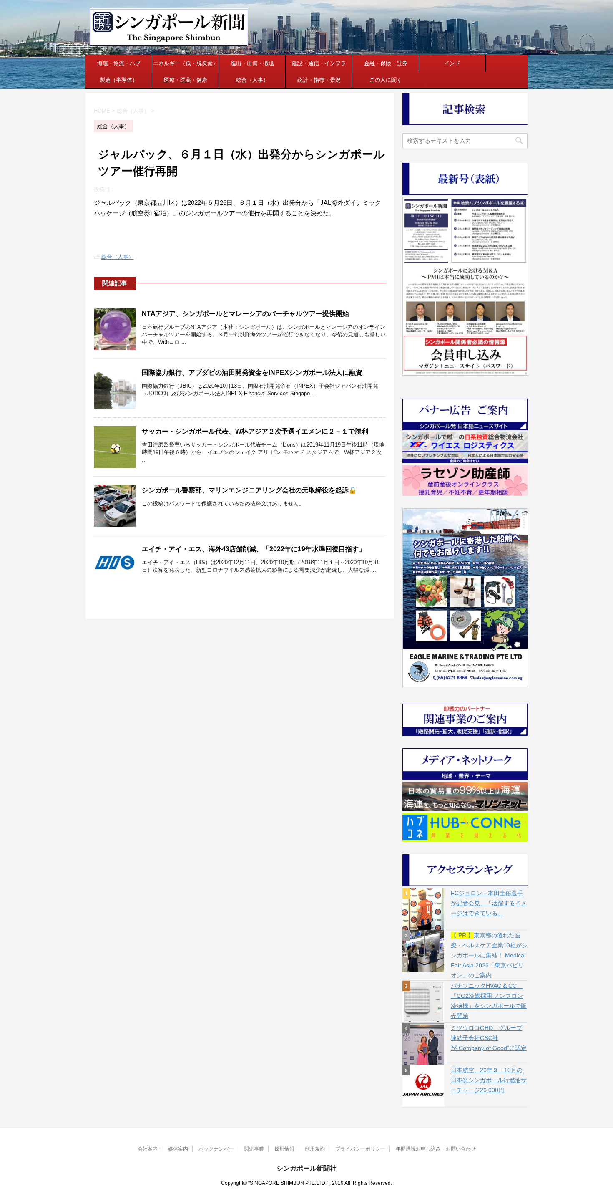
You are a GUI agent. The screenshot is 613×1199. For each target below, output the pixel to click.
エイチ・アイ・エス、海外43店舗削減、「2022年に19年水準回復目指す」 (253, 549)
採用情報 (284, 1149)
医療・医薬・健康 (185, 80)
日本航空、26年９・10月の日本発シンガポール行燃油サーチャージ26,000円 (489, 1080)
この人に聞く (385, 80)
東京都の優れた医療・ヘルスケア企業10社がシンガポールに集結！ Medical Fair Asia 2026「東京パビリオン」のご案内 (489, 955)
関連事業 (254, 1149)
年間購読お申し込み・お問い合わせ (436, 1149)
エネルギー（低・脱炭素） (185, 63)
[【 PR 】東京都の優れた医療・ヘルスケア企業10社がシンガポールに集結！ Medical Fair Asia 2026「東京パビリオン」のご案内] (423, 951)
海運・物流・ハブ (119, 63)
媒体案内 (178, 1149)
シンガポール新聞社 (306, 1168)
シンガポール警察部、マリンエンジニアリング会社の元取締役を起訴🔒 (249, 490)
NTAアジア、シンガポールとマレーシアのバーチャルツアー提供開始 (245, 313)
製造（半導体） (119, 80)
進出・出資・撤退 (252, 63)
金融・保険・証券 (385, 63)
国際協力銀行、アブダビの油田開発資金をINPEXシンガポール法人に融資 (252, 372)
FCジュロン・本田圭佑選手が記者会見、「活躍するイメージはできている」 (489, 903)
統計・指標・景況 (319, 80)
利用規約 (315, 1149)
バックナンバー (216, 1149)
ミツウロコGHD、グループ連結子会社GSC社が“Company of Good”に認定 (489, 1038)
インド (452, 63)
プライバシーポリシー (360, 1149)
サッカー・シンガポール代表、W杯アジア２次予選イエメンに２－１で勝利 (255, 431)
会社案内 (148, 1149)
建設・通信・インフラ (319, 63)
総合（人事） (252, 80)
